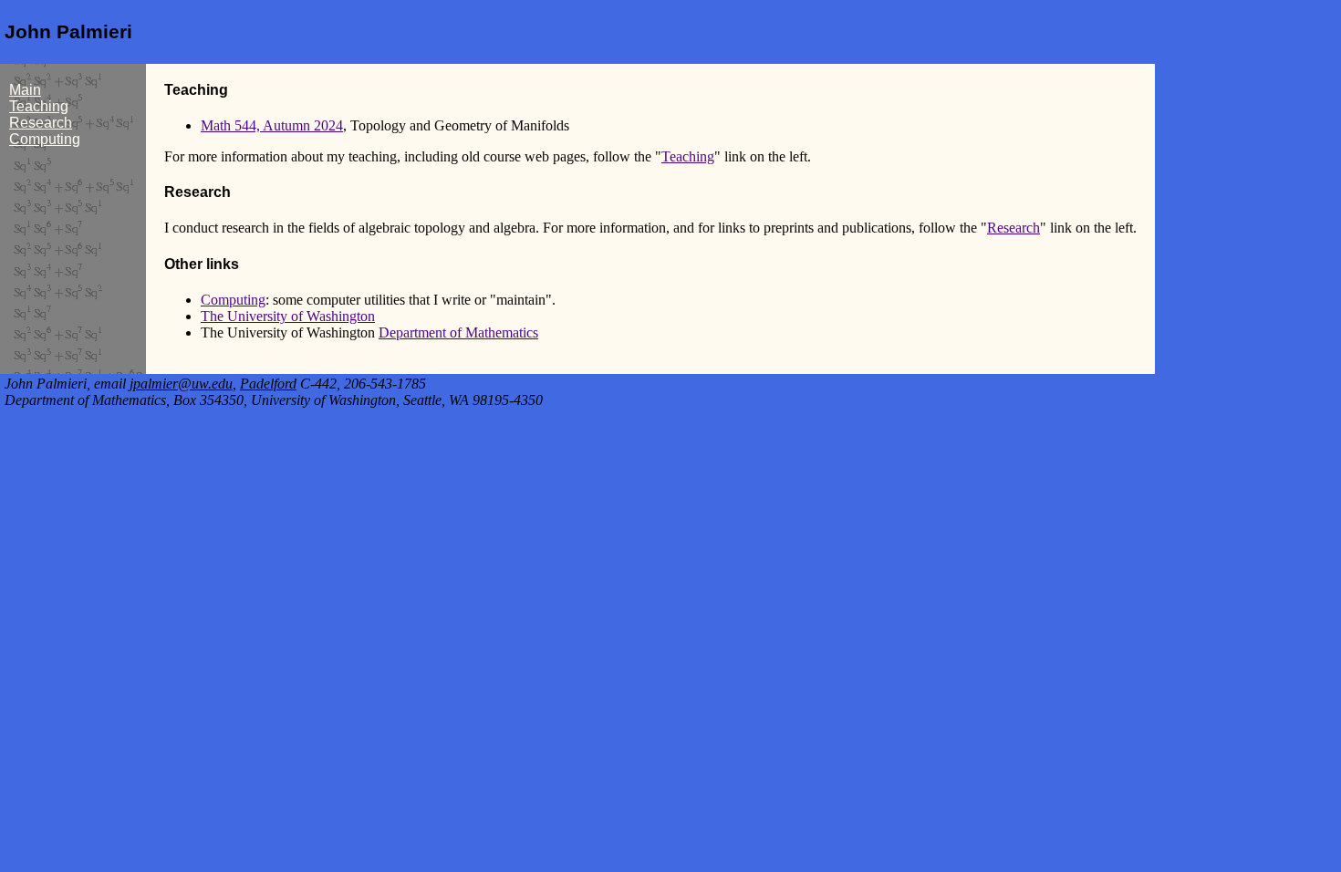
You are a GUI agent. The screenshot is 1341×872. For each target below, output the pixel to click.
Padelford (268, 383)
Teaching (38, 106)
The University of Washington (288, 316)
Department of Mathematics (458, 332)
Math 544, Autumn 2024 (272, 125)
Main (25, 90)
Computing (44, 139)
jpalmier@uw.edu (181, 383)
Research (40, 122)
